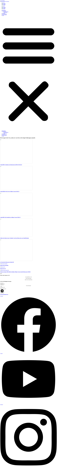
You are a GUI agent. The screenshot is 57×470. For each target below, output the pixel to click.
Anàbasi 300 (5, 12)
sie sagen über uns (4, 134)
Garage (3, 15)
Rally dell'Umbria (6, 11)
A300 (1, 286)
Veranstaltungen (4, 131)
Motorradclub (4, 10)
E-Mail (1, 284)
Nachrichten (3, 13)
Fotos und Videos (4, 14)
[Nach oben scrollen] (1, 273)
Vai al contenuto (2, 0)
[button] (28, 73)
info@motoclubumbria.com (4, 294)
